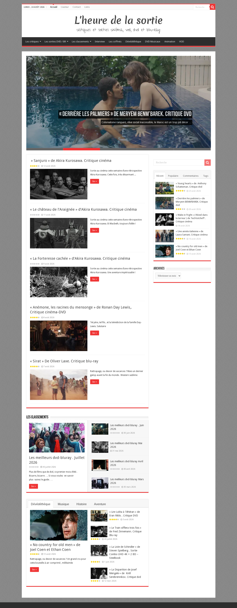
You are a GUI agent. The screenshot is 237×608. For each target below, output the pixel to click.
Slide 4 (155, 149)
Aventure (100, 504)
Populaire (173, 175)
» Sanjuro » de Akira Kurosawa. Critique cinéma (70, 160)
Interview (100, 41)
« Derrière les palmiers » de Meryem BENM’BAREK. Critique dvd (125, 114)
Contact (77, 7)
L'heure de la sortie (118, 20)
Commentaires (190, 175)
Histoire (81, 504)
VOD (181, 41)
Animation (169, 41)
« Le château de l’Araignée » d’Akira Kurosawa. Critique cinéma (83, 209)
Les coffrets (115, 41)
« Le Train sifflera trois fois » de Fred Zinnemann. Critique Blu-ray (125, 531)
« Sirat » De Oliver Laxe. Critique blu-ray (64, 361)
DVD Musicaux (152, 41)
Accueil (53, 7)
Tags (205, 175)
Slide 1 (44, 149)
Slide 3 (118, 149)
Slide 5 (192, 149)
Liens (87, 7)
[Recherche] (212, 7)
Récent (159, 175)
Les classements (80, 41)
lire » (94, 181)
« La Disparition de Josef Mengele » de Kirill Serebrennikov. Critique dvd (125, 573)
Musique (63, 504)
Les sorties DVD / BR (55, 41)
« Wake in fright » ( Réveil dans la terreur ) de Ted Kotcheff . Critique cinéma (192, 218)
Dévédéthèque (133, 41)
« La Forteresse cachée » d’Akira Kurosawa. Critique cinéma (80, 258)
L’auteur (65, 7)
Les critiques (32, 41)
